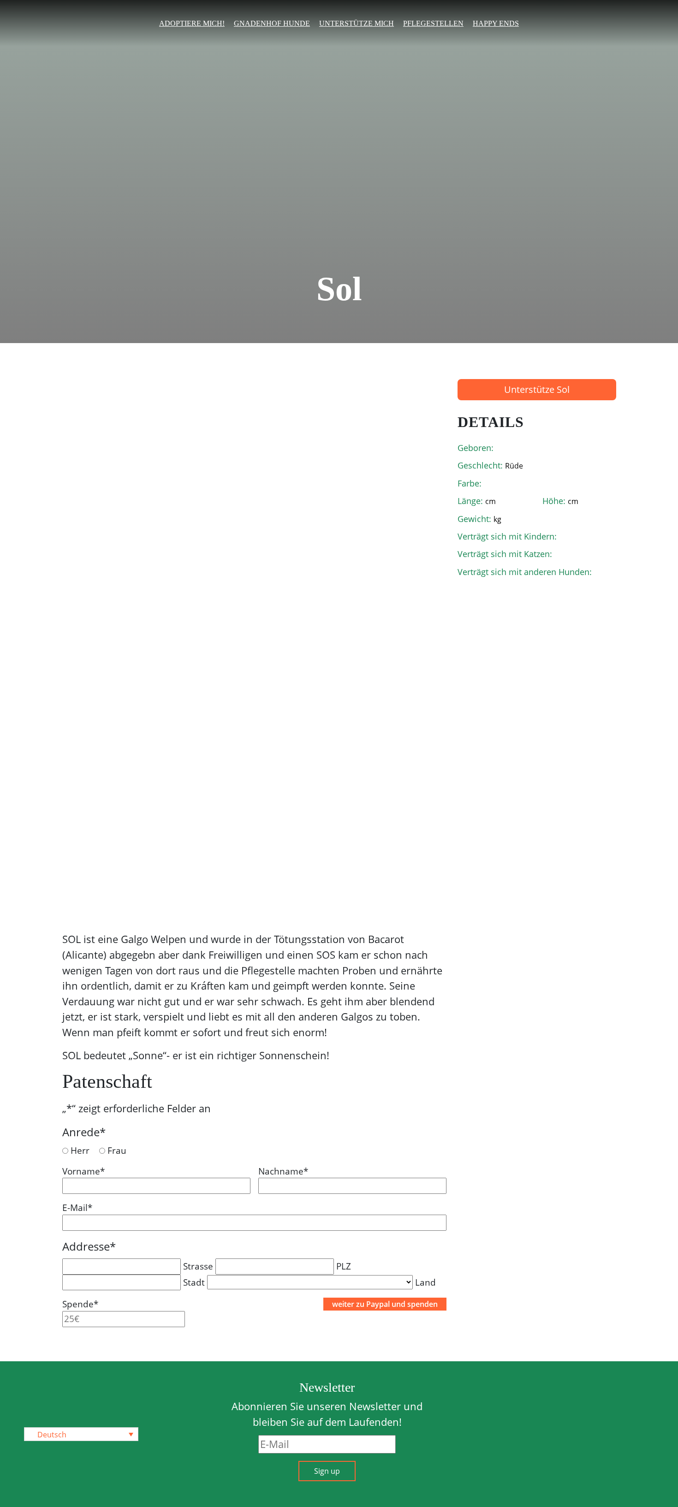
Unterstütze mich (356, 23)
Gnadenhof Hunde (272, 23)
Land (425, 1282)
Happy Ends (496, 23)
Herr (80, 1150)
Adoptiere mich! (192, 23)
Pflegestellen (433, 23)
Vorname (83, 1171)
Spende (80, 1304)
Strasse (198, 1266)
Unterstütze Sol (537, 389)
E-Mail (77, 1207)
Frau (116, 1150)
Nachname (283, 1171)
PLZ (343, 1266)
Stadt (194, 1282)
